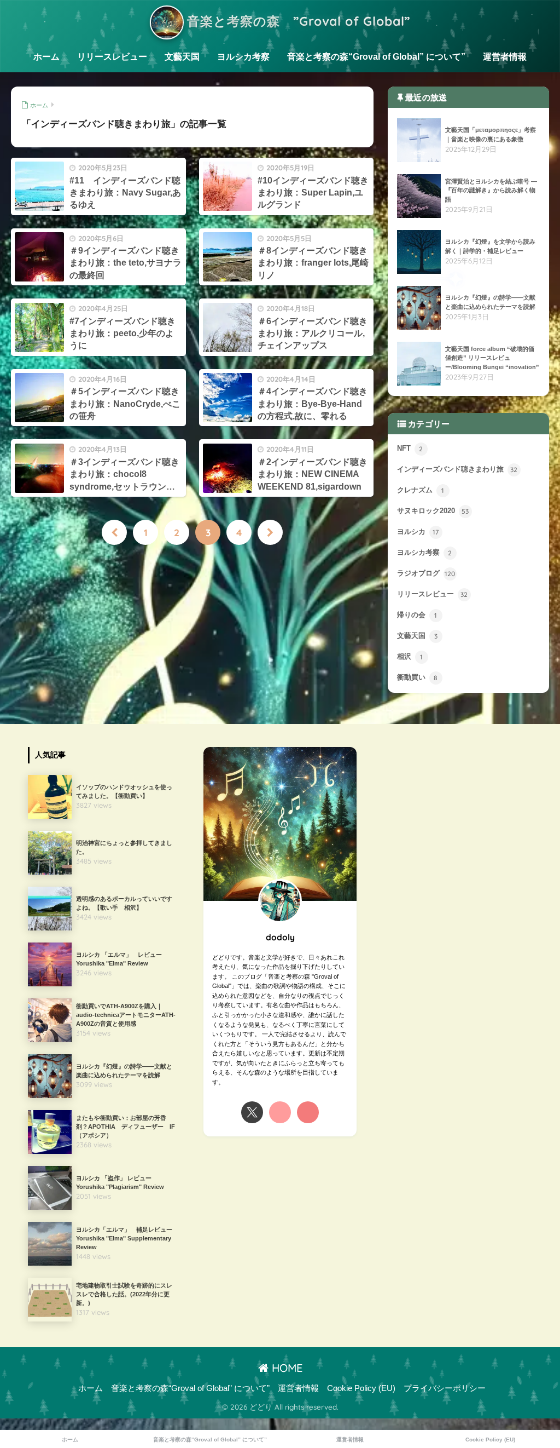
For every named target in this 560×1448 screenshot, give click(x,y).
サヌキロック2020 (433, 511)
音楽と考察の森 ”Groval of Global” (297, 21)
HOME (285, 1368)
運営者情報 (505, 56)
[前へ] (114, 532)
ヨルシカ (418, 532)
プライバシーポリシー (445, 1388)
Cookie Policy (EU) (361, 1388)
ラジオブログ (426, 574)
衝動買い (417, 678)
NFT (410, 449)
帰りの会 (417, 615)
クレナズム (421, 490)
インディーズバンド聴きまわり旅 (457, 470)
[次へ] (270, 532)
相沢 (410, 657)
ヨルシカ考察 (243, 56)
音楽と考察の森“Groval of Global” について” (376, 56)
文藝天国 (182, 56)
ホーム (46, 56)
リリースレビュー (112, 56)
